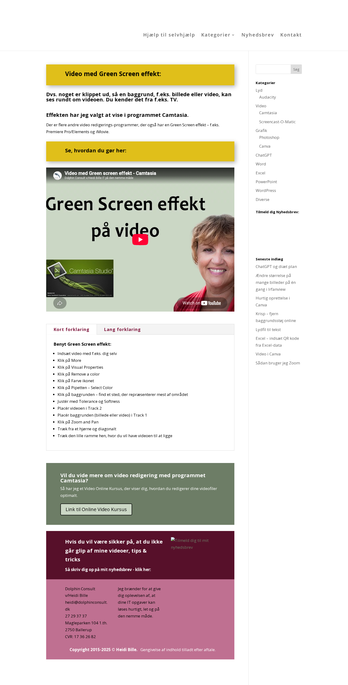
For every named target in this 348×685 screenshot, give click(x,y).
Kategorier (216, 35)
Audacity (267, 97)
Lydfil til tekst (268, 329)
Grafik (261, 130)
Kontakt (291, 35)
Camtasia (268, 112)
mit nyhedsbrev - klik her (125, 569)
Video (261, 106)
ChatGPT (264, 155)
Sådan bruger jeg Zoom (278, 363)
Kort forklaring (71, 329)
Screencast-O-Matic (277, 121)
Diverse (262, 199)
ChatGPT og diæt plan (276, 266)
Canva (265, 146)
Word (261, 164)
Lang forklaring (122, 329)
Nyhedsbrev (257, 35)
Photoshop (269, 137)
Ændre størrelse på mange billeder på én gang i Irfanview (276, 282)
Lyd (259, 90)
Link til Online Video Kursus (96, 509)
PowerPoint (266, 181)
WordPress (266, 190)
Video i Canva (268, 354)
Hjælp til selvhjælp (169, 35)
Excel (260, 173)
